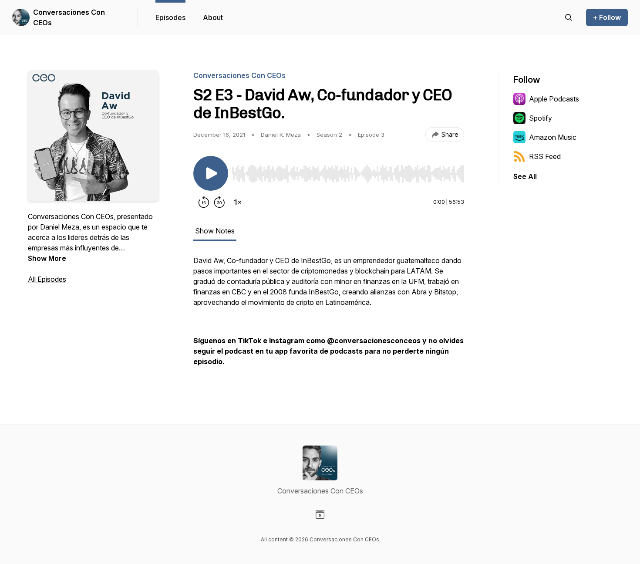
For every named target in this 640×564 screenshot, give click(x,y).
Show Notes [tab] (215, 230)
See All (525, 176)
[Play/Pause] (210, 173)
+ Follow (607, 17)
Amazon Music (552, 137)
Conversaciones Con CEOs (69, 17)
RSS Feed (545, 156)
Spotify (540, 118)
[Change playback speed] (237, 202)
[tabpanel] (328, 315)
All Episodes (47, 279)
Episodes (170, 17)
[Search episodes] (568, 17)
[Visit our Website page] (320, 514)
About (213, 17)
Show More (47, 258)
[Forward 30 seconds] (219, 202)
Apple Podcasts (554, 99)
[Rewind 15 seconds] (204, 202)
